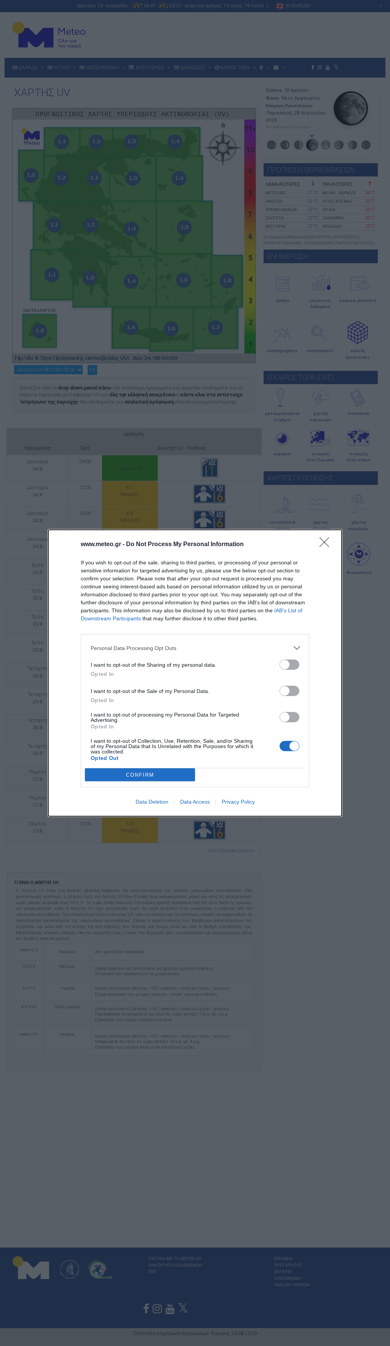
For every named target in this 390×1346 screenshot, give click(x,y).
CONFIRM (140, 775)
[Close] (327, 544)
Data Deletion (152, 802)
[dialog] (195, 673)
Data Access (195, 802)
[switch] (289, 664)
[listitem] (195, 648)
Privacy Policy (238, 802)
